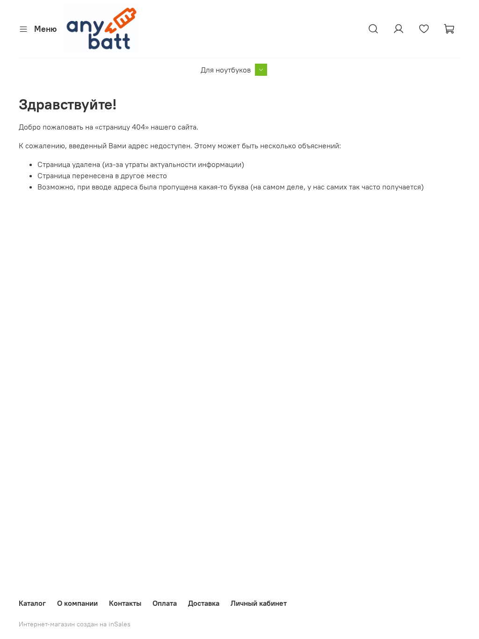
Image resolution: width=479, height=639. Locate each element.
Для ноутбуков (226, 69)
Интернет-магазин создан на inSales (75, 624)
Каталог (32, 603)
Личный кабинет (259, 603)
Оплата (164, 603)
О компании (77, 603)
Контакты (125, 603)
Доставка (203, 603)
